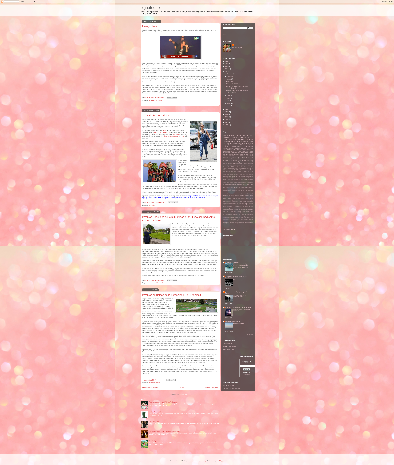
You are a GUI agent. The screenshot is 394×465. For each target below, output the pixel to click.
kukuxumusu (235, 201)
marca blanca (237, 204)
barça (238, 157)
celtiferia (231, 159)
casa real (232, 139)
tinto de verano (244, 220)
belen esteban (238, 177)
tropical (236, 222)
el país (251, 187)
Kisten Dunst (167, 132)
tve (250, 145)
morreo (224, 208)
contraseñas (233, 184)
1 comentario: (159, 380)
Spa (242, 171)
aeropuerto (243, 173)
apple (229, 176)
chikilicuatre (239, 182)
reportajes (229, 214)
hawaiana (229, 196)
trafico (224, 222)
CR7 (232, 166)
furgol (227, 143)
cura (236, 185)
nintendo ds (244, 208)
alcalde (224, 174)
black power (245, 177)
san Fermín (235, 216)
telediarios (250, 148)
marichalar (232, 163)
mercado (232, 206)
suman (183, 136)
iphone (248, 200)
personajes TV (232, 148)
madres (246, 203)
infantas (243, 198)
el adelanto (239, 187)
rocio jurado (250, 214)
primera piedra (226, 212)
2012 (226, 109)
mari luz (242, 204)
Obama (234, 146)
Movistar (244, 169)
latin (252, 201)
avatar (251, 176)
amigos (234, 157)
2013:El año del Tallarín (156, 115)
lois (237, 203)
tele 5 (242, 145)
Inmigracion (244, 168)
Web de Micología (228, 349)
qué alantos (164, 283)
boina (252, 177)
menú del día (226, 206)
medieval (247, 204)
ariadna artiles (246, 176)
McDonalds (238, 169)
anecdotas (225, 176)
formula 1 (234, 151)
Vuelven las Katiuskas (155, 412)
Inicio (182, 388)
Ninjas (227, 171)
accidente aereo (231, 173)
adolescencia (227, 157)
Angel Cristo (232, 165)
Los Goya (233, 143)
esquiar (233, 190)
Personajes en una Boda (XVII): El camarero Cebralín (165, 431)
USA (250, 171)
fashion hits (152, 205)
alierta (241, 174)
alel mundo (230, 174)
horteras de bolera (248, 196)
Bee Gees (250, 165)
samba (230, 216)
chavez (240, 159)
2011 (226, 112)
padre (233, 209)
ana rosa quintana (248, 174)
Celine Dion (250, 166)
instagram (232, 200)
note (252, 208)
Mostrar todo (250, 334)
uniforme (242, 222)
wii (235, 223)
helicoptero (234, 196)
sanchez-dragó (241, 216)
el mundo (245, 141)
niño (246, 163)
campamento (250, 179)
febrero (229, 103)
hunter (233, 198)
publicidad (241, 139)
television (235, 220)
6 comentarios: (160, 97)
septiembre (230, 76)
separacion (238, 217)
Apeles (238, 165)
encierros (246, 188)
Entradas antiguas (211, 388)
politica (234, 137)
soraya (228, 219)
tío (239, 222)
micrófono (251, 206)
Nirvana (231, 171)
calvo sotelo (244, 179)
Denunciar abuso (229, 229)
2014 (226, 69)
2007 (226, 122)
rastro (248, 212)
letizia (228, 146)
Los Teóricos (237, 149)
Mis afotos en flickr (228, 385)
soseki (232, 219)
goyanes (242, 195)
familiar (247, 192)
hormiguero (240, 196)
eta (245, 160)
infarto (251, 198)
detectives (225, 187)
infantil (247, 198)
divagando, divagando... (233, 262)
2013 (226, 71)
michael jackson (240, 163)
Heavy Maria (149, 26)
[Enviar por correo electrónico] (168, 98)
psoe (236, 212)
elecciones (250, 159)
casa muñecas (241, 181)
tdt (244, 219)
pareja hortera (246, 209)
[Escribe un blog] (170, 98)
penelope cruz (232, 211)
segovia (225, 217)
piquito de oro (240, 148)
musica (160, 100)
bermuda (244, 157)
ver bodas (225, 223)
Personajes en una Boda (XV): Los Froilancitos (163, 402)
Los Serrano (240, 155)
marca (231, 204)
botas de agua (226, 179)
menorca (251, 204)
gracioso (247, 195)
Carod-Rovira (244, 166)
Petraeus (239, 171)
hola (243, 151)
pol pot (248, 211)
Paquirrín (239, 146)
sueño (235, 219)
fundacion (242, 193)
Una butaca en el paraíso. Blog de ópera (238, 307)
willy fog (238, 223)
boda (251, 135)
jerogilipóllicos (227, 145)
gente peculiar (153, 100)
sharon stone (250, 217)
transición (232, 222)
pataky (251, 209)
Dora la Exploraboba (155, 441)
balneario (229, 177)
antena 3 (250, 149)
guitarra (251, 195)
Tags (234, 279)
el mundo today (246, 187)
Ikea (240, 168)
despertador (250, 185)
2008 (226, 119)
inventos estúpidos (154, 283)
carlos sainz (230, 181)
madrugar (251, 203)
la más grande (242, 201)
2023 (226, 61)
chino (243, 182)
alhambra (236, 174)
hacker (224, 196)
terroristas (235, 154)
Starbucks (246, 171)
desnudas (250, 146)
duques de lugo (232, 187)
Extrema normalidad (238, 323)
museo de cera (233, 152)
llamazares (230, 203)
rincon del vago (243, 214)
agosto (229, 79)
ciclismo (244, 159)
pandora (241, 209)
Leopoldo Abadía (231, 169)
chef (235, 182)
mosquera (229, 208)
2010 (226, 114)
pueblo (240, 212)
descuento (244, 185)
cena (236, 159)
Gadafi (236, 168)
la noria (249, 201)
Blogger (221, 461)
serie (242, 217)
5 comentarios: (160, 280)
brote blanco (234, 179)
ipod (252, 200)
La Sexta (249, 168)
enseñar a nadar (227, 190)
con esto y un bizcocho (245, 143)
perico (238, 211)
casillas (246, 181)
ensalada (251, 188)
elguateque (150, 7)
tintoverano (250, 220)
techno (247, 219)
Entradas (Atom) (184, 394)
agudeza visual (249, 173)
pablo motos (229, 209)
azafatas (225, 177)
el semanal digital (227, 188)
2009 (226, 117)
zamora (242, 223)
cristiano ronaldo (230, 185)
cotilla (252, 184)
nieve (234, 208)
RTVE (244, 149)
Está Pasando (227, 149)
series (245, 217)
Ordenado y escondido (232, 321)
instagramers (238, 200)
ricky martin (235, 214)
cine (224, 146)
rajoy (245, 148)
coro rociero (240, 184)
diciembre (230, 74)
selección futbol (231, 217)
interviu (244, 200)
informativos (226, 200)
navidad (225, 148)
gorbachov (231, 195)
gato (252, 193)
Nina (224, 171)
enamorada (240, 188)
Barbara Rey (244, 165)
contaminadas (226, 184)
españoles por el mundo (236, 160)
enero (229, 106)
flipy (248, 160)
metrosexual (238, 206)
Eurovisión (232, 155)
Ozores (234, 171)
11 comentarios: (160, 202)
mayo (229, 98)
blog (249, 177)
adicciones (237, 173)
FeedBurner (246, 374)
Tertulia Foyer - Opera (229, 346)
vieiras (233, 223)
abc (247, 155)
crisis (224, 185)
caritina (224, 181)
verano (229, 223)
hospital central (227, 198)
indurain (238, 198)
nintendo (238, 208)
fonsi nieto (236, 193)
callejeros (250, 157)
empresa (225, 160)
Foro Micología (227, 343)
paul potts (225, 211)
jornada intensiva (227, 201)
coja (246, 182)
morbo (246, 145)
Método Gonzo (249, 169)
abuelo (251, 155)
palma (236, 209)
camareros (226, 159)
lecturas (225, 203)
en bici (235, 188)
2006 (226, 125)
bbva (233, 177)
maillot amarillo (226, 204)
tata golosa (240, 219)
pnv (249, 163)
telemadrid (229, 220)
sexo (230, 154)
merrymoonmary (201, 461)
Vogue (164, 130)
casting (224, 182)
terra (238, 220)
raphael (244, 212)
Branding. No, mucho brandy (231, 388)
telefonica (225, 165)
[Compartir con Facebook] (174, 98)
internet (229, 162)
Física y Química (231, 168)
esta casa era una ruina (241, 190)
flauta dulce (230, 193)
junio (228, 95)
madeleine (241, 203)
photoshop (242, 211)
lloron (234, 203)
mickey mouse (244, 206)
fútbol (246, 193)
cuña (239, 185)
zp (252, 145)
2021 (226, 64)
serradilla (225, 154)
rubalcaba (225, 216)
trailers (227, 222)
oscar (224, 209)
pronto (232, 212)
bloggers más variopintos (171, 136)
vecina (251, 222)
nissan (248, 208)
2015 (226, 66)
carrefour (235, 181)
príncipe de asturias (247, 152)
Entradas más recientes (150, 388)
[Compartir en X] (172, 98)
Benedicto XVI (226, 166)
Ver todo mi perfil (237, 48)
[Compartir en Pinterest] (176, 98)
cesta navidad (230, 182)
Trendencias (176, 134)
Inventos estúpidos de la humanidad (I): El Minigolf (171, 294)
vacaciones (247, 222)
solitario (225, 219)
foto (240, 151)
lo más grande (247, 162)
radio (251, 163)
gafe (249, 193)
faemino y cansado (240, 192)
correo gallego (246, 184)
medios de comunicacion (236, 135)
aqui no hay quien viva (237, 176)
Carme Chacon (237, 166)
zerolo (245, 223)
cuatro (245, 146)
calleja (238, 179)
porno (252, 211)
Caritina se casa (154, 421)
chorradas (226, 137)
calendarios (226, 151)
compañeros (250, 182)
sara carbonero (249, 216)
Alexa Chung (157, 132)
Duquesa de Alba (243, 154)
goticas (237, 195)
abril (228, 101)
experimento (232, 192)
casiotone (251, 181)
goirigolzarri (225, 195)
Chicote (225, 168)
